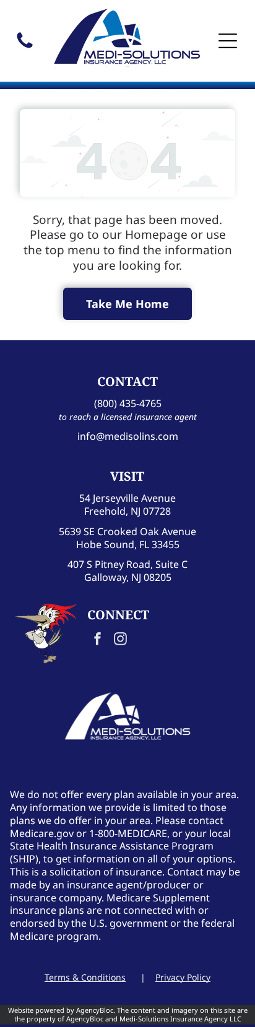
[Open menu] (227, 41)
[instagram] (120, 640)
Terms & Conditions (85, 977)
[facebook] (97, 640)
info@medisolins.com (127, 436)
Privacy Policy (182, 977)
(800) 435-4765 (128, 403)
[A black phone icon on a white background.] (25, 47)
